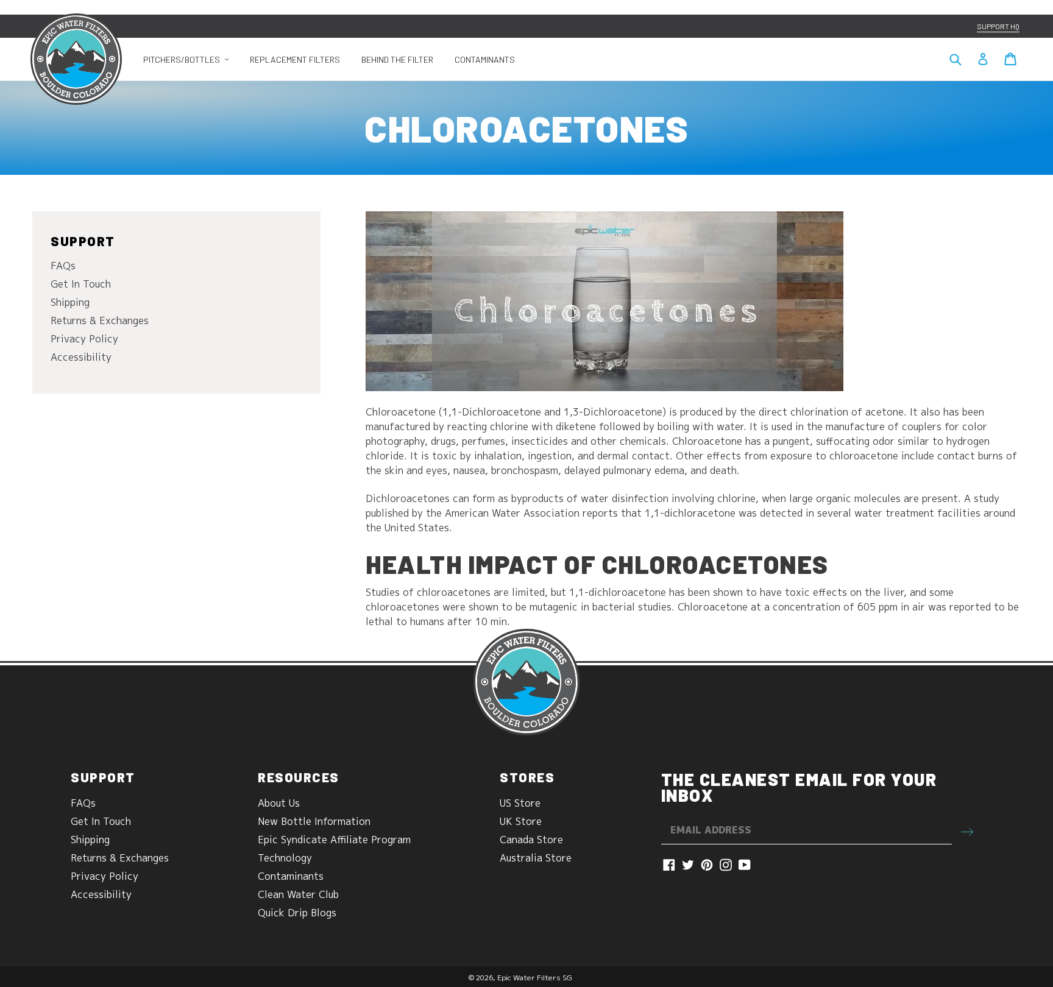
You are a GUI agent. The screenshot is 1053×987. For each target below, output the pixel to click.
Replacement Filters (295, 59)
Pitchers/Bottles (190, 59)
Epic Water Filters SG (534, 977)
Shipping (70, 302)
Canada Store (531, 839)
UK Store (521, 821)
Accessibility (81, 357)
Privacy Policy (84, 338)
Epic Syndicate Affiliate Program (334, 839)
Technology (285, 858)
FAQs (63, 265)
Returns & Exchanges (100, 320)
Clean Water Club (298, 894)
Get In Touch (81, 284)
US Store (520, 803)
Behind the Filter (397, 59)
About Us (279, 803)
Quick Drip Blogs (297, 912)
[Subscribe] (967, 830)
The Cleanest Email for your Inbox (799, 787)
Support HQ (998, 26)
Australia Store (536, 858)
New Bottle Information (314, 821)
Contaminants (485, 59)
